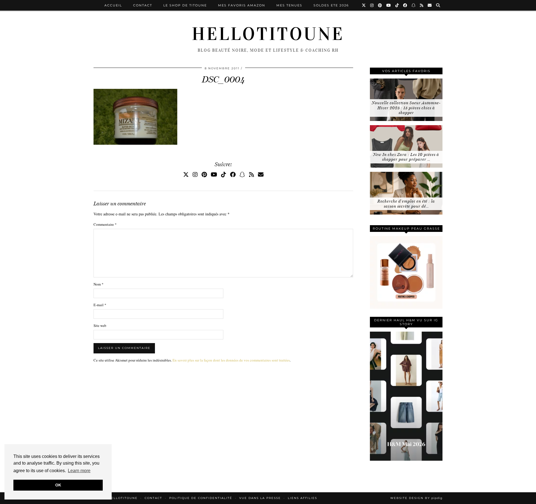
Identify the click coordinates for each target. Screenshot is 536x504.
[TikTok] (397, 5)
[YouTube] (388, 5)
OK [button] (58, 485)
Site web (100, 325)
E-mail (100, 304)
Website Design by (416, 498)
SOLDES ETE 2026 (331, 5)
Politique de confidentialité (200, 498)
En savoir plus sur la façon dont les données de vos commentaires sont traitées (231, 360)
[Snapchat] (413, 5)
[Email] (430, 5)
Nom (99, 284)
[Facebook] (405, 5)
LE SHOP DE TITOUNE (185, 5)
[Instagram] (372, 5)
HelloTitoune (268, 34)
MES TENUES (289, 5)
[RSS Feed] (422, 5)
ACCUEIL (113, 5)
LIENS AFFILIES (302, 498)
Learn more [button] (79, 470)
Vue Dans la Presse (260, 498)
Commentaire (105, 224)
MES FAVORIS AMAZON (241, 5)
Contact (142, 5)
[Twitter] (364, 5)
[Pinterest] (380, 5)
